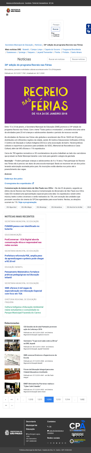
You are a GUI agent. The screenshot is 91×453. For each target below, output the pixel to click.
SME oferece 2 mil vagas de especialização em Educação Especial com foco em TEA (23, 291)
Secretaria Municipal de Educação (19, 45)
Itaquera (31, 52)
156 (50, 426)
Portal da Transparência (40, 3)
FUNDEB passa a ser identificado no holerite (22, 227)
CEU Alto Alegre (26, 207)
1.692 (82, 399)
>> (6, 405)
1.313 (58, 399)
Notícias (56, 36)
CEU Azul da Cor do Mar (74, 207)
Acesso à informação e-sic (15, 3)
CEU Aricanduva (56, 207)
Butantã (26, 49)
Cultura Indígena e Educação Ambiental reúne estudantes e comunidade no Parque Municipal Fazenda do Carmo (24, 310)
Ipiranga (22, 52)
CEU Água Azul (11, 207)
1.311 (40, 399)
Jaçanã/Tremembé (44, 52)
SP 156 (51, 3)
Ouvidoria (28, 3)
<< (12, 399)
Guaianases (11, 52)
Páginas (56, 34)
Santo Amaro (76, 52)
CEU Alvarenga (41, 207)
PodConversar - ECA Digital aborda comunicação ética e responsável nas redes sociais (23, 242)
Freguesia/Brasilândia (72, 49)
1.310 (30, 399)
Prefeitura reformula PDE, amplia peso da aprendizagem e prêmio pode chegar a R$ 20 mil (24, 258)
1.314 (67, 399)
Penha (57, 52)
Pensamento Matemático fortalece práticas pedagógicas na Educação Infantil (22, 275)
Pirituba (65, 52)
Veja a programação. (27, 202)
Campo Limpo (37, 49)
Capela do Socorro (52, 49)
